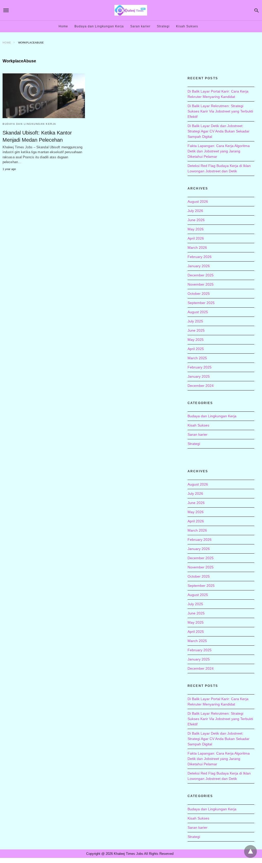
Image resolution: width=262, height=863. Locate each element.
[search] (256, 10)
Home (63, 26)
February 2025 (200, 367)
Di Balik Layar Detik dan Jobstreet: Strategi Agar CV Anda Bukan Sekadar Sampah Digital (218, 131)
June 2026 (196, 220)
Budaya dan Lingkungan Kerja (99, 26)
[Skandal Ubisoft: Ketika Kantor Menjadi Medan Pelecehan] (44, 95)
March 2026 (197, 247)
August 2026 (198, 201)
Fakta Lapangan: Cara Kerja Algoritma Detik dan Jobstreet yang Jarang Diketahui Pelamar (219, 151)
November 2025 (201, 284)
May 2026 (196, 229)
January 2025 (199, 376)
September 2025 (201, 303)
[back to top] (250, 851)
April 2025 (196, 349)
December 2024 (201, 386)
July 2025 (195, 321)
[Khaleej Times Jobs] (130, 10)
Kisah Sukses (187, 26)
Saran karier (140, 26)
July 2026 (195, 211)
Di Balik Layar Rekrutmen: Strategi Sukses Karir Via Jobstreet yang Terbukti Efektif (220, 111)
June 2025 (196, 330)
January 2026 (199, 266)
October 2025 (199, 294)
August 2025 (198, 312)
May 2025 (196, 340)
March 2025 (197, 358)
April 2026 (196, 238)
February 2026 (200, 257)
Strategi (163, 26)
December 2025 (201, 275)
